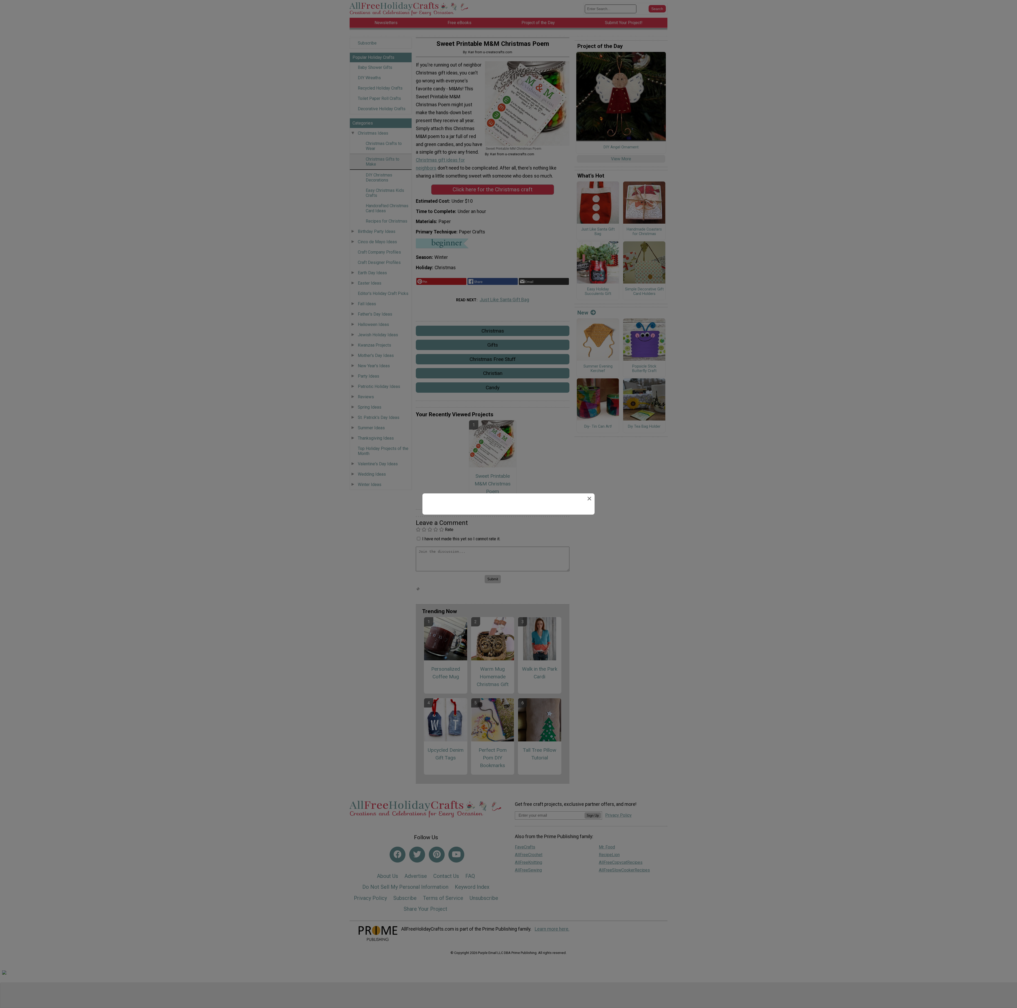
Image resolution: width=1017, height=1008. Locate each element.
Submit (508, 533)
